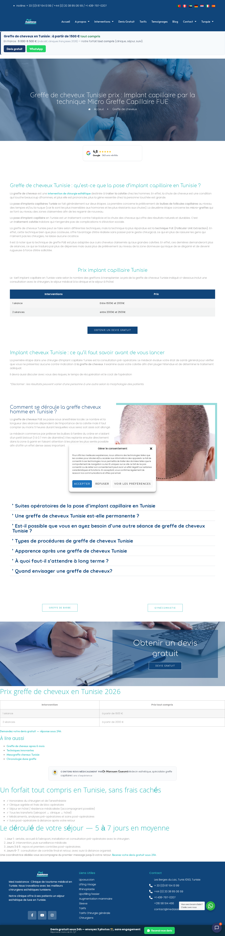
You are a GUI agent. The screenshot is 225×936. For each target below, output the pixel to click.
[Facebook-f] (32, 915)
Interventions (102, 21)
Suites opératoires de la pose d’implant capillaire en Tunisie (85, 506)
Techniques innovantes (20, 750)
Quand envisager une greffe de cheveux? (63, 571)
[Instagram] (52, 915)
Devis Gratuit (126, 21)
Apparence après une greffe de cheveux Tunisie (71, 551)
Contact (188, 21)
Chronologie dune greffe (21, 759)
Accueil (65, 21)
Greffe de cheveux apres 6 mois (25, 746)
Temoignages (159, 21)
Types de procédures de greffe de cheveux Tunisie (74, 541)
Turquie (205, 21)
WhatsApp (36, 49)
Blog (175, 21)
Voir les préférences (132, 483)
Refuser (102, 483)
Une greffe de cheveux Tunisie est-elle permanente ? (77, 516)
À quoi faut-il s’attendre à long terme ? (62, 561)
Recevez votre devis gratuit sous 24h (134, 854)
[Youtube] (42, 915)
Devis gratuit (14, 49)
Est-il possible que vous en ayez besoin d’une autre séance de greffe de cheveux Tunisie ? (108, 528)
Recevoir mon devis (161, 930)
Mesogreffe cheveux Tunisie (23, 754)
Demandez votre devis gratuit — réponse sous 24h (30, 731)
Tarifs (143, 21)
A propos (80, 21)
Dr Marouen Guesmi (115, 771)
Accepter (82, 483)
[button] (151, 448)
